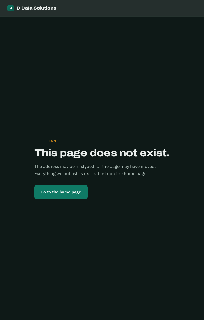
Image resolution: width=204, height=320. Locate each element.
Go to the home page (61, 191)
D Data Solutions (32, 8)
